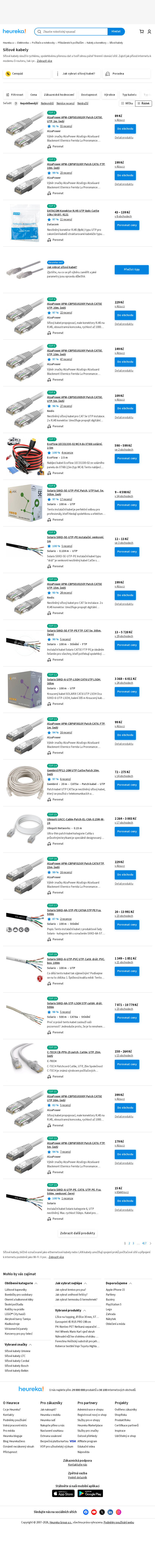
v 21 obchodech (124, 962)
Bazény (110, 1300)
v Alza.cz (120, 120)
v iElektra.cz (122, 1192)
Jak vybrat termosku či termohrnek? (76, 1300)
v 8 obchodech (123, 217)
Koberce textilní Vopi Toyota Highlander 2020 (77, 1346)
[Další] (150, 1243)
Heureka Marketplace (90, 1425)
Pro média (9, 1431)
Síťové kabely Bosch (17, 1366)
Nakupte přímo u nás (52, 1425)
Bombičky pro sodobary (18, 1295)
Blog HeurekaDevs (14, 1441)
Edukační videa (86, 1447)
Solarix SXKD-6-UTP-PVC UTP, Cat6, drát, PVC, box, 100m (76, 961)
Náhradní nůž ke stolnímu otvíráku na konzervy (77, 1337)
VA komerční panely (16, 1329)
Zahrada (110, 1314)
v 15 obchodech (124, 1056)
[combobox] (71, 31)
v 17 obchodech (124, 823)
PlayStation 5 (113, 1305)
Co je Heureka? (12, 1410)
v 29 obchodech (124, 636)
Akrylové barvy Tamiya (18, 1319)
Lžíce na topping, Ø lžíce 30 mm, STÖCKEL (77, 1317)
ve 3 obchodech (124, 543)
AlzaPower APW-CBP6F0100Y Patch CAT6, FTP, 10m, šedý (76, 166)
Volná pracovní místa (15, 1425)
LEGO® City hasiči (15, 1314)
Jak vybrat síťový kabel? (62, 267)
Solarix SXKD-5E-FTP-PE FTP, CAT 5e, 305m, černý (74, 632)
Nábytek (111, 1319)
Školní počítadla (14, 1305)
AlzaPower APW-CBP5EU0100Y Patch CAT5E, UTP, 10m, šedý (75, 352)
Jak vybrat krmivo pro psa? (70, 1290)
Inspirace (120, 1431)
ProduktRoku (122, 1420)
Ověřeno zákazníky (126, 1410)
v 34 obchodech (124, 496)
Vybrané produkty (68, 1310)
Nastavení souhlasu (51, 1431)
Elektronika (23, 43)
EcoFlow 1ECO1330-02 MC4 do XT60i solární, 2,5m (74, 446)
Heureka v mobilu (50, 1415)
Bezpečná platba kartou (54, 1441)
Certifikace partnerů (127, 1425)
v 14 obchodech (124, 776)
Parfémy (110, 1295)
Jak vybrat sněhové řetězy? (71, 1295)
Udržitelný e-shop (125, 1436)
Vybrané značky (16, 1344)
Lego (109, 1309)
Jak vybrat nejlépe (68, 1283)
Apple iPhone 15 (115, 1290)
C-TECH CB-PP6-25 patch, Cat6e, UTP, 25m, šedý (74, 1054)
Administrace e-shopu (90, 1410)
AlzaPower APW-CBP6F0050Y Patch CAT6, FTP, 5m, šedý (76, 1145)
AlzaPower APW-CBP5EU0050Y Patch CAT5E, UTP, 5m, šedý (75, 399)
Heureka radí (47, 1420)
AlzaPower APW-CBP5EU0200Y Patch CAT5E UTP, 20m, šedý (77, 316)
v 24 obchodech (124, 683)
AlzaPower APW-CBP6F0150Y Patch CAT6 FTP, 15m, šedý (75, 865)
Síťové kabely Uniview (17, 1351)
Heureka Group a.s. (61, 1522)
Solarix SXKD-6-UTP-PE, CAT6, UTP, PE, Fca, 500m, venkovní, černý (74, 1192)
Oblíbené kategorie (19, 1283)
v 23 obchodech (124, 916)
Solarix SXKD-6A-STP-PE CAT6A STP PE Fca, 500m (74, 912)
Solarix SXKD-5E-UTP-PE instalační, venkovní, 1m (75, 539)
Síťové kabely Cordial (17, 1361)
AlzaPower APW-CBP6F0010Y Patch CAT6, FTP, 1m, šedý (77, 736)
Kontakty (8, 1415)
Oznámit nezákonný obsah (18, 1447)
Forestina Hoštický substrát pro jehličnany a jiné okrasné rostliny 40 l (77, 1342)
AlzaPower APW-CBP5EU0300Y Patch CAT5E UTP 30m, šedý (74, 1098)
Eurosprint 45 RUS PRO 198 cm (73, 1322)
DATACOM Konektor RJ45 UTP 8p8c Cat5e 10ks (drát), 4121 (73, 213)
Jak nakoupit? (48, 1410)
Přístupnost (10, 1452)
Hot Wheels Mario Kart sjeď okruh (75, 1332)
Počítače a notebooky (43, 43)
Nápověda (83, 1452)
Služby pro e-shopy (89, 1420)
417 (144, 1243)
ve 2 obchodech (124, 450)
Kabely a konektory (96, 43)
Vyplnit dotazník (77, 1478)
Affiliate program (87, 1441)
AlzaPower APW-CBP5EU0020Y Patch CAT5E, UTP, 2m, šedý (75, 119)
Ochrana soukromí (50, 1436)
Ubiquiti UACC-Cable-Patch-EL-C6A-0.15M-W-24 (75, 821)
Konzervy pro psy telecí (18, 1334)
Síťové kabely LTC (15, 1356)
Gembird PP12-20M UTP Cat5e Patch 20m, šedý (73, 772)
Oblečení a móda (115, 1324)
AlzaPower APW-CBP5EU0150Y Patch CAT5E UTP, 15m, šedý (74, 586)
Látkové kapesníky (16, 1290)
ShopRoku (121, 1415)
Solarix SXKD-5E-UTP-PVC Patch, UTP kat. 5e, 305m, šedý (75, 492)
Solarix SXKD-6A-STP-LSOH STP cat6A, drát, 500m (74, 1005)
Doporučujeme (116, 1283)
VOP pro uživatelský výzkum (56, 1447)
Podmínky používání (14, 1420)
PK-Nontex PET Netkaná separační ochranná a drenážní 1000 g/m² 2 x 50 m (77, 1327)
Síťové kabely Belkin (16, 1371)
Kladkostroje (12, 1324)
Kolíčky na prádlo (14, 1309)
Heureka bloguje (12, 1436)
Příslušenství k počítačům (71, 43)
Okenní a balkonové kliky (19, 1300)
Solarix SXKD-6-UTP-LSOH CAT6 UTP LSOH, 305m (74, 681)
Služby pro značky (88, 1431)
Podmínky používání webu (119, 1522)
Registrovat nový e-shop (92, 1415)
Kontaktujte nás (77, 1465)
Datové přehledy (87, 1436)
